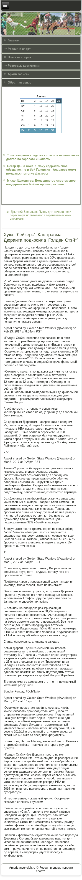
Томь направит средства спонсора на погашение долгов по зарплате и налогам (42, 157)
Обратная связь (19, 82)
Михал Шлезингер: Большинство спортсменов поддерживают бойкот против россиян (41, 182)
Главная (14, 40)
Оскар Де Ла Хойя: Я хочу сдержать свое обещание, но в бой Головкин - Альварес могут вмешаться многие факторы (41, 169)
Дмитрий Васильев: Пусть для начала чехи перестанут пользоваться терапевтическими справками (40, 215)
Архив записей (18, 74)
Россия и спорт (19, 49)
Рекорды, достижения (24, 65)
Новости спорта (19, 57)
